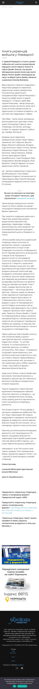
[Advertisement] (19, 29)
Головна (4, 7)
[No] (37, 683)
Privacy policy (22, 686)
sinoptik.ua (20, 665)
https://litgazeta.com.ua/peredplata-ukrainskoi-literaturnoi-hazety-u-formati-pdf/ (19, 510)
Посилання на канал (25, 198)
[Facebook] (17, 668)
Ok (14, 686)
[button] (3, 2)
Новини (10, 7)
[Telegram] (22, 668)
